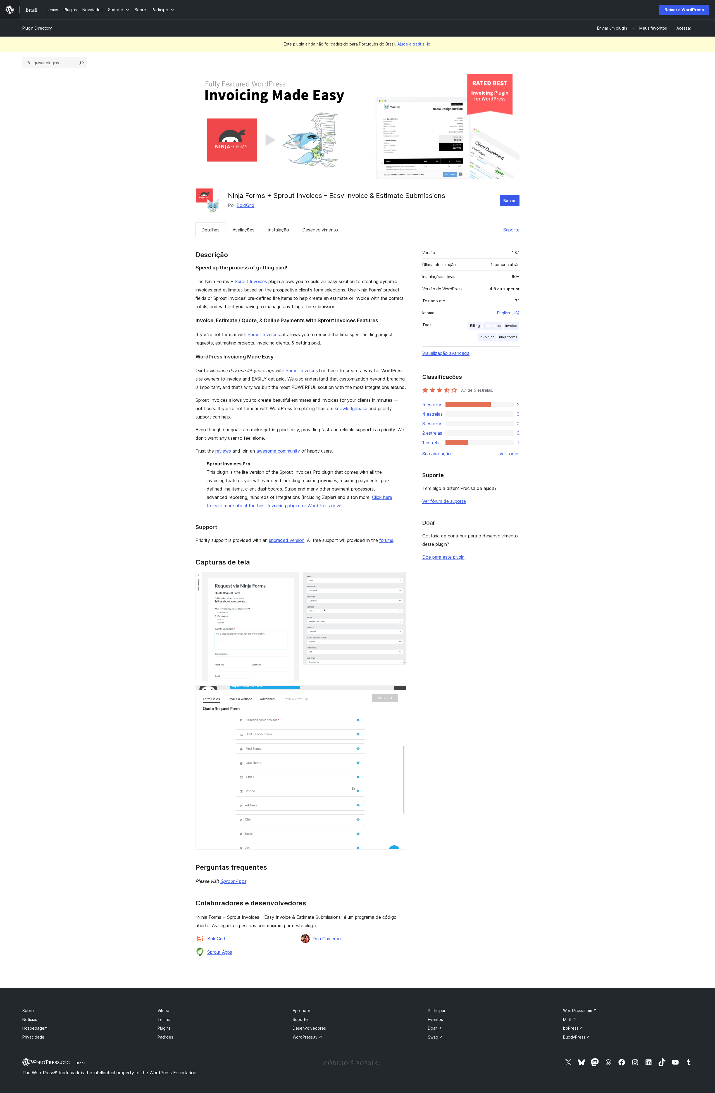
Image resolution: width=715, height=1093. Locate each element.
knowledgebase (351, 408)
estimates (492, 326)
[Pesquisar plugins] (81, 62)
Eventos (435, 1019)
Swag (435, 1037)
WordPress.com (580, 1010)
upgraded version (286, 540)
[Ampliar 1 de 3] (291, 579)
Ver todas (509, 453)
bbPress (573, 1028)
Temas (164, 1019)
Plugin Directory (37, 28)
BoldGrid (245, 205)
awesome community (278, 451)
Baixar (509, 200)
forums (386, 540)
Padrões (165, 1037)
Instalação (278, 230)
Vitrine (163, 1010)
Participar (436, 1010)
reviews (223, 451)
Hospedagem (34, 1028)
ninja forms (508, 337)
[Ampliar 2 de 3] (398, 579)
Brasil (80, 1063)
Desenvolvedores (309, 1028)
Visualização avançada (445, 353)
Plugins (164, 1028)
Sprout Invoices (251, 281)
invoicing (487, 337)
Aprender (301, 1010)
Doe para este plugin (443, 557)
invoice (511, 326)
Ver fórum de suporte (444, 501)
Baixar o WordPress (684, 9)
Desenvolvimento (320, 230)
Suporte (511, 230)
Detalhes (210, 230)
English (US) (508, 312)
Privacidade (33, 1037)
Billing (475, 326)
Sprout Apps (233, 881)
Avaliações (243, 230)
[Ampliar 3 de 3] (398, 693)
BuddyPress (576, 1037)
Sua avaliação (436, 453)
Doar (435, 1028)
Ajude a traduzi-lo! (414, 44)
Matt (569, 1019)
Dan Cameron (327, 938)
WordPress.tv (307, 1037)
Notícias (29, 1019)
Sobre (28, 1010)
